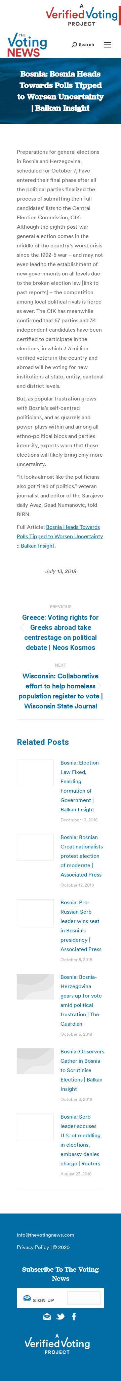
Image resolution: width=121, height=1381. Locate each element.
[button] (83, 44)
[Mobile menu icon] (107, 44)
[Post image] (35, 773)
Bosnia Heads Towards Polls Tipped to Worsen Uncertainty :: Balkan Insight (60, 536)
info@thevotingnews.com (45, 1235)
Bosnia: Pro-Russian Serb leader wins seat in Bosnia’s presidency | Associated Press (81, 925)
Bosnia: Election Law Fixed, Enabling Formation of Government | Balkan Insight (80, 786)
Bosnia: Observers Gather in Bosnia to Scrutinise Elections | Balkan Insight (82, 1070)
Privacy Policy (33, 1247)
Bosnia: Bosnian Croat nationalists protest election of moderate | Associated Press (82, 856)
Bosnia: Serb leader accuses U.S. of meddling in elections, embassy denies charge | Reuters (80, 1140)
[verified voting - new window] (82, 26)
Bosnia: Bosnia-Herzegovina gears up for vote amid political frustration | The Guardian (81, 1000)
